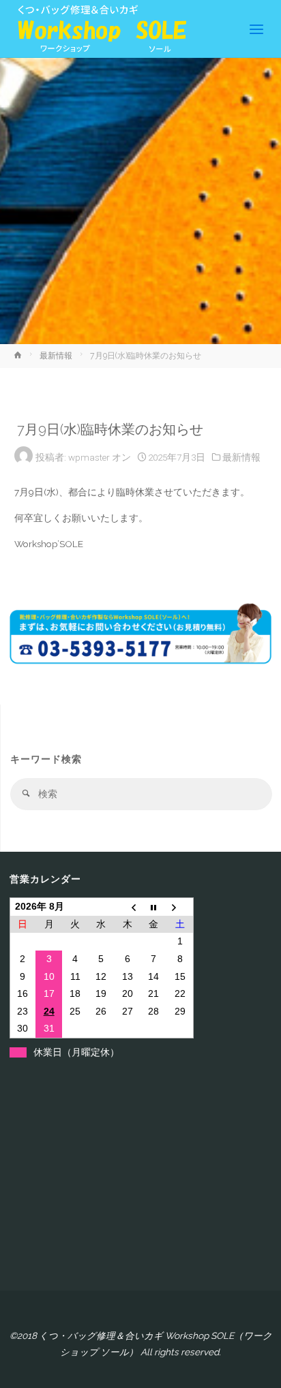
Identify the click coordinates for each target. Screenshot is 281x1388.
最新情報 (56, 355)
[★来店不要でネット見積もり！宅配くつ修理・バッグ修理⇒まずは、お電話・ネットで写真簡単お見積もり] (98, 28)
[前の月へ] (127, 907)
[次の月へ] (180, 907)
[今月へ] (153, 907)
